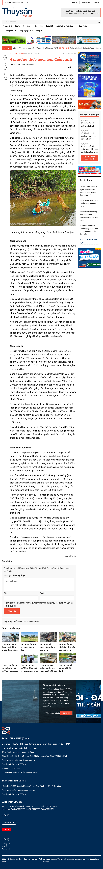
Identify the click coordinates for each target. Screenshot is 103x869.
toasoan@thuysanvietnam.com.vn (21, 760)
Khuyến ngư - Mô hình (32, 53)
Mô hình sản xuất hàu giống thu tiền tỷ (47, 647)
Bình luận (5, 78)
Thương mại (8, 31)
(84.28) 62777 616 (19, 764)
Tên (6, 593)
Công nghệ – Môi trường (29, 31)
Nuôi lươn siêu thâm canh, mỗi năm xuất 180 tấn (48, 668)
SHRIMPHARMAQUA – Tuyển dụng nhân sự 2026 (89, 203)
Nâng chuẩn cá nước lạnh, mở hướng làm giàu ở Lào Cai (9, 668)
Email (43, 593)
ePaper (75, 2)
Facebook (6, 849)
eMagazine (86, 2)
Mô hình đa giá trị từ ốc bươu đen (28, 647)
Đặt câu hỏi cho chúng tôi (89, 158)
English (96, 2)
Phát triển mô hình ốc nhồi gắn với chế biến (67, 647)
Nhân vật (49, 26)
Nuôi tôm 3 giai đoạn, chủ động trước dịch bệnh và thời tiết (9, 647)
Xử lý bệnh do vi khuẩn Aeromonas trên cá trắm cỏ (88, 136)
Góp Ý (4, 846)
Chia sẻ (5, 69)
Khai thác (83, 26)
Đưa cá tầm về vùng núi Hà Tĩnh (65, 668)
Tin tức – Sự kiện (22, 26)
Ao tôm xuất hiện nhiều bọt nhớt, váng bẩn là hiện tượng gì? (89, 149)
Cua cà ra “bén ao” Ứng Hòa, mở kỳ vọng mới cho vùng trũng (29, 668)
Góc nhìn (39, 26)
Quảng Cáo (6, 843)
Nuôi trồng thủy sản (64, 26)
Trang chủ (7, 26)
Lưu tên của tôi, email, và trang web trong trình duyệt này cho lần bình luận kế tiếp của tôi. (39, 604)
